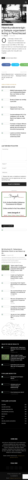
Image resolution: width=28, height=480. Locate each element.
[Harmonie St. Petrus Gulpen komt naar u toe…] (5, 109)
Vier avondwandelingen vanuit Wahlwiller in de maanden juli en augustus (18, 292)
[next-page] (5, 141)
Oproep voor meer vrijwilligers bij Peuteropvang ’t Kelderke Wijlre (18, 316)
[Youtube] (20, 467)
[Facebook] (7, 467)
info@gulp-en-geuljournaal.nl (15, 478)
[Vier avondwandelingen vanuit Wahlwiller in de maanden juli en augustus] (5, 292)
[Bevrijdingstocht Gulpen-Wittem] (5, 378)
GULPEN (11, 24)
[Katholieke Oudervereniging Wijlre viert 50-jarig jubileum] (5, 366)
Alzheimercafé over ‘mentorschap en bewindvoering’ (16, 386)
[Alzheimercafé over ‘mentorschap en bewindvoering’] (5, 386)
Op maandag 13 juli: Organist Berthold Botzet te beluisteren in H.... (18, 284)
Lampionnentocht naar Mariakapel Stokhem (20, 75)
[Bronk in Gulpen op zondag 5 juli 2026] (5, 101)
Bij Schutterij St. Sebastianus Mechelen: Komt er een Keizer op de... (13, 251)
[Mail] (16, 467)
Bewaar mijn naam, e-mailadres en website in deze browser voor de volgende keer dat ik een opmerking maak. (14, 178)
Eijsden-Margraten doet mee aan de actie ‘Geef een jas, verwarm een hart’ (8, 76)
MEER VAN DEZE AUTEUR (8, 87)
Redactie (6, 35)
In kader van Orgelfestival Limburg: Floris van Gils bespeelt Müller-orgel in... (17, 276)
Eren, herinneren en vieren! (17, 392)
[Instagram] (11, 467)
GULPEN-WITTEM (5, 24)
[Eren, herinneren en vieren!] (5, 394)
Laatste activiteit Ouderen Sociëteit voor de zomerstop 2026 (18, 134)
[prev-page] (3, 141)
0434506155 (15, 476)
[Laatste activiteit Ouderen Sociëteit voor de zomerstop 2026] (5, 134)
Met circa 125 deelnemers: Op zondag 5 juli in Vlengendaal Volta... (18, 300)
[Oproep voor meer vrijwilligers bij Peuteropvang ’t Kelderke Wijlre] (5, 316)
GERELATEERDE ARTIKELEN (9, 84)
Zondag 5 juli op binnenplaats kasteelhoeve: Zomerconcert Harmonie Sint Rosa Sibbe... (18, 308)
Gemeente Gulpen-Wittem (11, 58)
